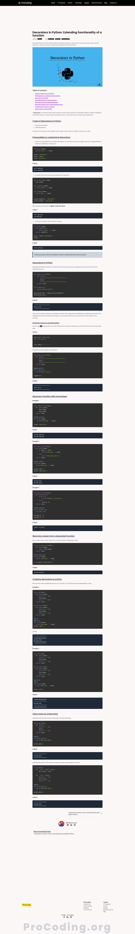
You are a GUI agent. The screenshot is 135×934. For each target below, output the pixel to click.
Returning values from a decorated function (49, 105)
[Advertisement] (67, 18)
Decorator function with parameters (46, 102)
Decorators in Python (41, 98)
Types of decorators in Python (44, 94)
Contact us (113, 3)
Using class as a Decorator (43, 109)
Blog (105, 3)
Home (53, 3)
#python (58, 39)
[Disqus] (67, 877)
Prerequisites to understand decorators (47, 96)
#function (51, 39)
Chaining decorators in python (44, 107)
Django (86, 3)
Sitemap (86, 908)
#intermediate (65, 39)
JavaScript (78, 3)
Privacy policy (88, 906)
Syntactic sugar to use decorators (46, 100)
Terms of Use (88, 910)
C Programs (61, 3)
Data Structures (97, 3)
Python (70, 3)
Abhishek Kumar (71, 823)
